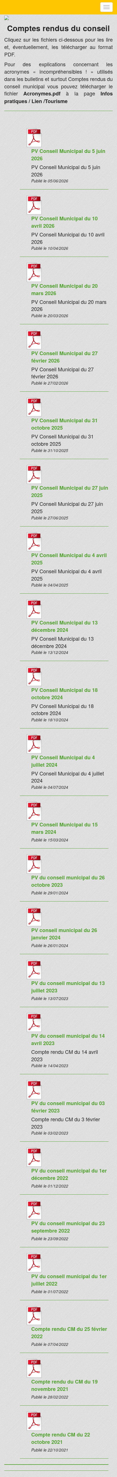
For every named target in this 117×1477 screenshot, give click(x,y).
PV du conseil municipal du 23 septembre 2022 (68, 1227)
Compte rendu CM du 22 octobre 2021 (60, 1438)
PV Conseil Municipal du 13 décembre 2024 (64, 626)
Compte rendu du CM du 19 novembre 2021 (64, 1385)
